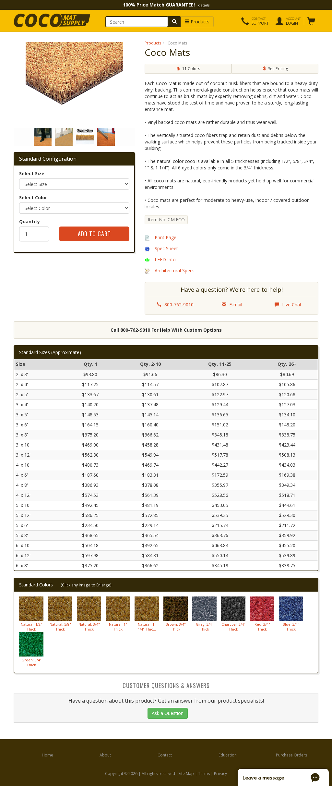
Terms (204, 773)
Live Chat (291, 304)
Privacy (220, 773)
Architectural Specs (175, 270)
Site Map (186, 773)
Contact (165, 755)
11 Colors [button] (190, 68)
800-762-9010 (178, 304)
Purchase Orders (291, 755)
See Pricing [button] (277, 68)
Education (228, 755)
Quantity (29, 221)
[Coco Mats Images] (74, 82)
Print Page (165, 237)
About (105, 755)
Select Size (31, 173)
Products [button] (199, 21)
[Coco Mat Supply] (48, 20)
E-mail (235, 304)
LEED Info (165, 259)
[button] (255, 22)
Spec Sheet (166, 248)
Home (47, 755)
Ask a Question (168, 713)
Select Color (33, 197)
